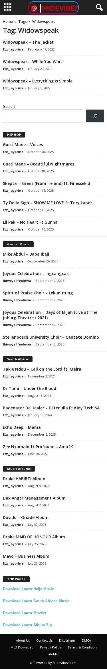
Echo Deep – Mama (22, 427)
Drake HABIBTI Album (24, 478)
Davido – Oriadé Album (26, 517)
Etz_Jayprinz (13, 49)
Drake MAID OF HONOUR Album (34, 536)
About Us (23, 640)
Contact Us (44, 640)
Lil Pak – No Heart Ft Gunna (30, 222)
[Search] (95, 116)
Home (8, 21)
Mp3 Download (22, 647)
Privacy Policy (50, 647)
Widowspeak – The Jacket (28, 42)
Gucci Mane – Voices (23, 144)
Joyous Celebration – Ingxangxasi (36, 273)
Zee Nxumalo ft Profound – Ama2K (38, 446)
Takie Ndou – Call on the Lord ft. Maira (42, 369)
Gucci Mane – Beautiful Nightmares (38, 164)
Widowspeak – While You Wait (32, 61)
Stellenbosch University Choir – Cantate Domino (51, 337)
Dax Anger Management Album (34, 498)
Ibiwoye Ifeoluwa (17, 280)
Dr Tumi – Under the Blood (29, 388)
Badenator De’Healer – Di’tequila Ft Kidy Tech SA (51, 408)
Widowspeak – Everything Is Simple (37, 81)
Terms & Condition (82, 647)
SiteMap (53, 654)
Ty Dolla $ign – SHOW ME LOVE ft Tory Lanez (47, 202)
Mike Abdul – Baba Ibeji (26, 254)
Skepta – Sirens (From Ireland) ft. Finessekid (46, 183)
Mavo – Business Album (26, 556)
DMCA (86, 640)
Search (9, 106)
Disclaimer (67, 640)
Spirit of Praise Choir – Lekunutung (38, 293)
